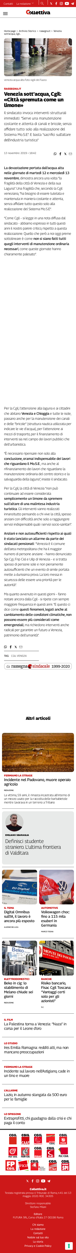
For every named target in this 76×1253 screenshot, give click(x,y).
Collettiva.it (38, 1189)
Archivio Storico (27, 30)
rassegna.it (44, 30)
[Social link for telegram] (72, 3)
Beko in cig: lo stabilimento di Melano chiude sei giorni (18, 989)
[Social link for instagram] (61, 3)
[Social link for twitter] (51, 3)
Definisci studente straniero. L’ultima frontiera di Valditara (33, 847)
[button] (55, 153)
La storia (38, 1241)
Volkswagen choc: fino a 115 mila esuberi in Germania (55, 918)
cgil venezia (19, 655)
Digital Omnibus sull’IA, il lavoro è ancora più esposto (19, 916)
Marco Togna (47, 931)
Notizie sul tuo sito (38, 1237)
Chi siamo (38, 1224)
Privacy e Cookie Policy (38, 1245)
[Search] (42, 4)
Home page (10, 30)
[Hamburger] (5, 13)
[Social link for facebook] (56, 3)
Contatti (8, 3)
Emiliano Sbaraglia (17, 835)
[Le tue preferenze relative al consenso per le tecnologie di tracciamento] (69, 1246)
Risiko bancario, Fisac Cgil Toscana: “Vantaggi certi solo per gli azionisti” (56, 992)
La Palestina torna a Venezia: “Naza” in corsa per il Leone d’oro (35, 1026)
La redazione (23, 3)
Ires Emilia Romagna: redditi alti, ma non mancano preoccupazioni (36, 1049)
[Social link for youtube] (67, 3)
